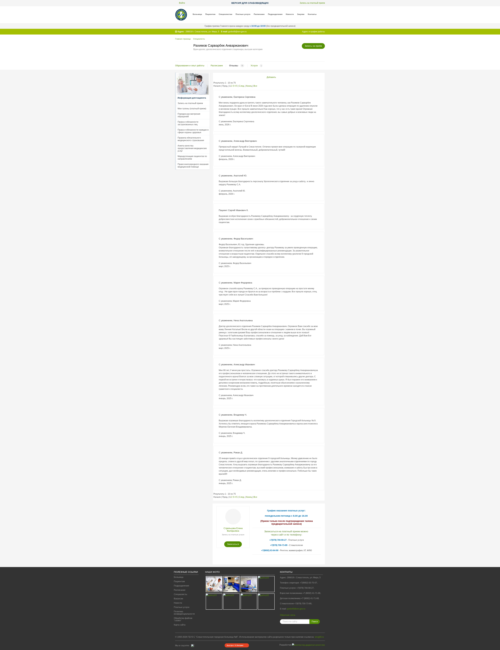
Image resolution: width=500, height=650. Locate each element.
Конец (249, 86)
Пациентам (210, 14)
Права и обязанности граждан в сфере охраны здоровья (193, 131)
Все (255, 86)
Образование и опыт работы (189, 65)
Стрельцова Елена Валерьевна (233, 529)
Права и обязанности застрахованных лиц (188, 123)
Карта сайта (179, 625)
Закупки (300, 14)
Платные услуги (243, 14)
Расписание (259, 14)
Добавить (271, 77)
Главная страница (183, 39)
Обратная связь (287, 615)
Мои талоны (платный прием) (192, 108)
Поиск (315, 621)
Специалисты (199, 39)
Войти (182, 3)
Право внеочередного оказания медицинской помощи (193, 165)
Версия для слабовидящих (250, 3)
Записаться (233, 544)
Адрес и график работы (313, 31)
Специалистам (225, 14)
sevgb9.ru (319, 637)
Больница (197, 14)
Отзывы (233, 65)
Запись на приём (313, 46)
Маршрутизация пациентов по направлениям (192, 157)
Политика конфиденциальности (184, 612)
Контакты (312, 14)
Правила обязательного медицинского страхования (191, 139)
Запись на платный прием (312, 3)
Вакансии (178, 599)
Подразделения (275, 14)
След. (242, 86)
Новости (290, 14)
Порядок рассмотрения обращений (189, 115)
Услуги (254, 65)
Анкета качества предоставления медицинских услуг (192, 148)
